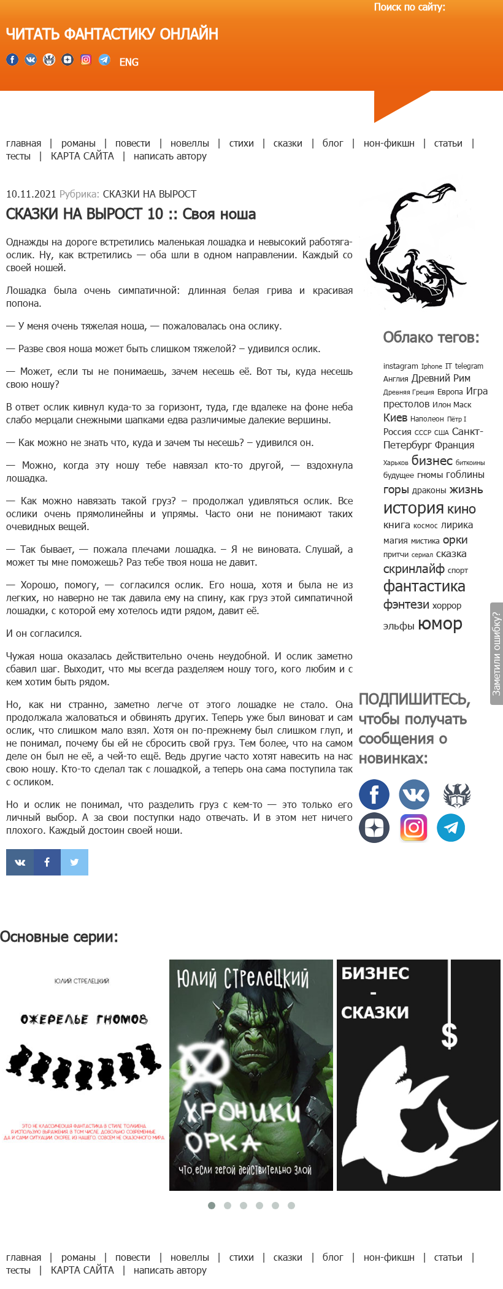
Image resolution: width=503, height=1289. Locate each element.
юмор (440, 622)
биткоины (470, 462)
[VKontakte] (20, 862)
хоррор (446, 605)
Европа (450, 391)
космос (425, 525)
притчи (396, 554)
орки (455, 538)
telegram (469, 366)
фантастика (424, 585)
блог (333, 142)
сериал (422, 554)
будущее (398, 475)
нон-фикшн (389, 142)
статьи (448, 142)
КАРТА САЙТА (82, 155)
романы (78, 142)
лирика (457, 524)
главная (23, 142)
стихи (241, 142)
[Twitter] (74, 862)
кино (461, 507)
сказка (451, 553)
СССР (423, 432)
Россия (397, 431)
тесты (18, 155)
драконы (429, 490)
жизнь (466, 488)
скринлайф (414, 567)
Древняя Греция (408, 392)
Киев (395, 417)
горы (396, 488)
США (441, 432)
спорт (458, 570)
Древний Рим (441, 377)
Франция (454, 444)
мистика (425, 540)
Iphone (431, 366)
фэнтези (406, 603)
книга (396, 524)
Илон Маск (451, 404)
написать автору (170, 155)
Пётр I (456, 419)
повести (132, 142)
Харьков (396, 462)
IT (448, 366)
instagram (400, 366)
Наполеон (427, 418)
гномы (430, 474)
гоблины (465, 474)
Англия (396, 378)
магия (395, 540)
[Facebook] (47, 862)
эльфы (399, 625)
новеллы (190, 142)
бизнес (432, 459)
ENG (128, 61)
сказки (288, 142)
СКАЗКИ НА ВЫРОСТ (149, 193)
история (413, 506)
